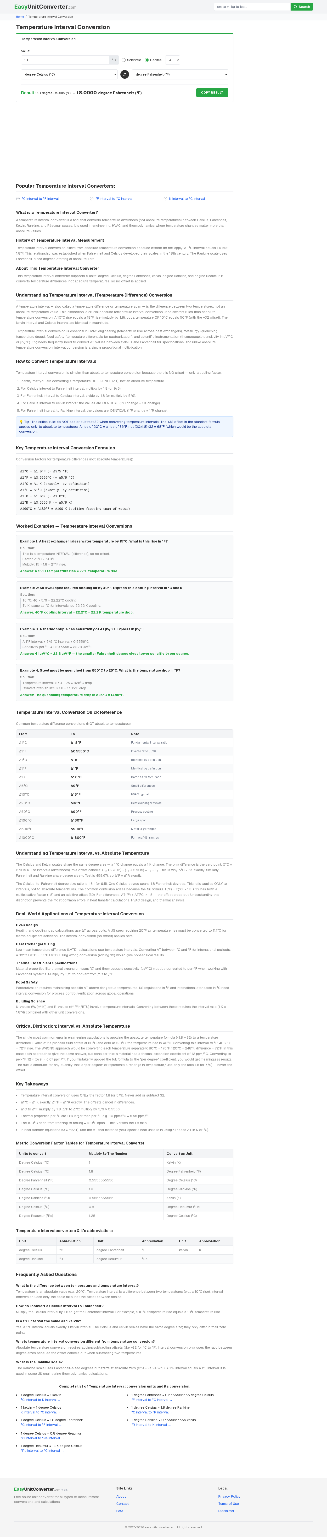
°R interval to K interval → (151, 1425)
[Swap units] (124, 74)
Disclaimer (226, 1511)
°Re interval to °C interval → (42, 1450)
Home (20, 17)
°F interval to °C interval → (152, 1400)
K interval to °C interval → (41, 1412)
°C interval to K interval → (41, 1400)
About (121, 1496)
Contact (122, 1503)
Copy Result (212, 93)
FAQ (119, 1511)
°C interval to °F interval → (41, 1425)
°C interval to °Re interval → (42, 1438)
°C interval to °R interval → (152, 1412)
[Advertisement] (125, 143)
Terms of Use (228, 1503)
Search (304, 7)
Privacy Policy (229, 1496)
